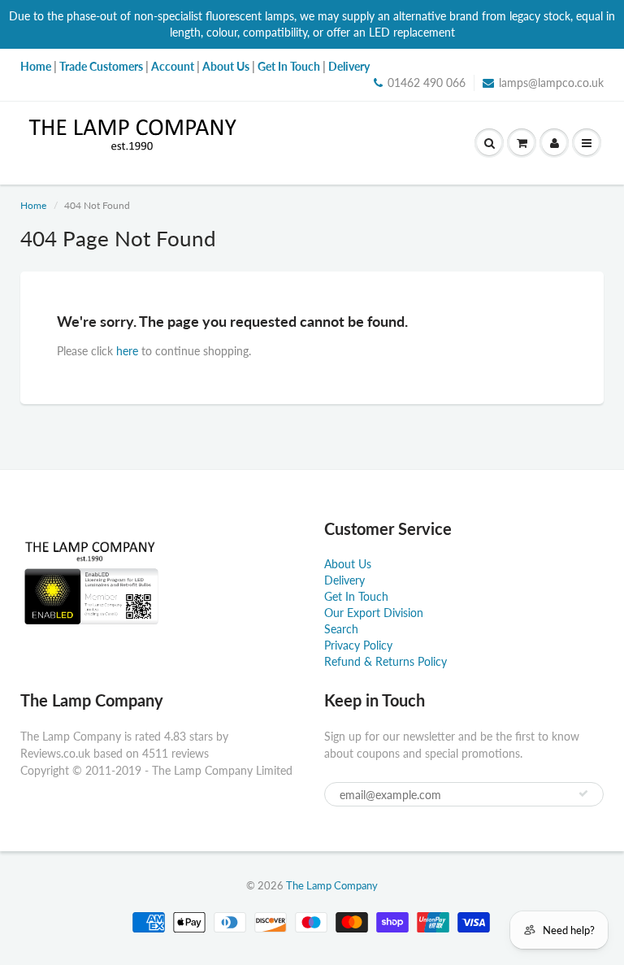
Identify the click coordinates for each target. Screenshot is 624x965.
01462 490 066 (427, 82)
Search (341, 629)
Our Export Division (373, 612)
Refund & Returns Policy (385, 661)
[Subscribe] (583, 793)
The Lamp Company (332, 885)
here (127, 351)
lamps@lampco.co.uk (551, 82)
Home (33, 205)
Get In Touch (356, 596)
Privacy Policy (358, 645)
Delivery (344, 580)
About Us (347, 564)
